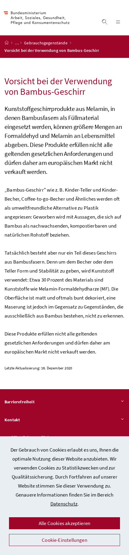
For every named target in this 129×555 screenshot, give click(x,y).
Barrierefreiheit (19, 401)
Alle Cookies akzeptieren (64, 523)
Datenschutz (63, 503)
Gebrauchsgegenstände (46, 43)
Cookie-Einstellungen (64, 540)
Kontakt (12, 419)
